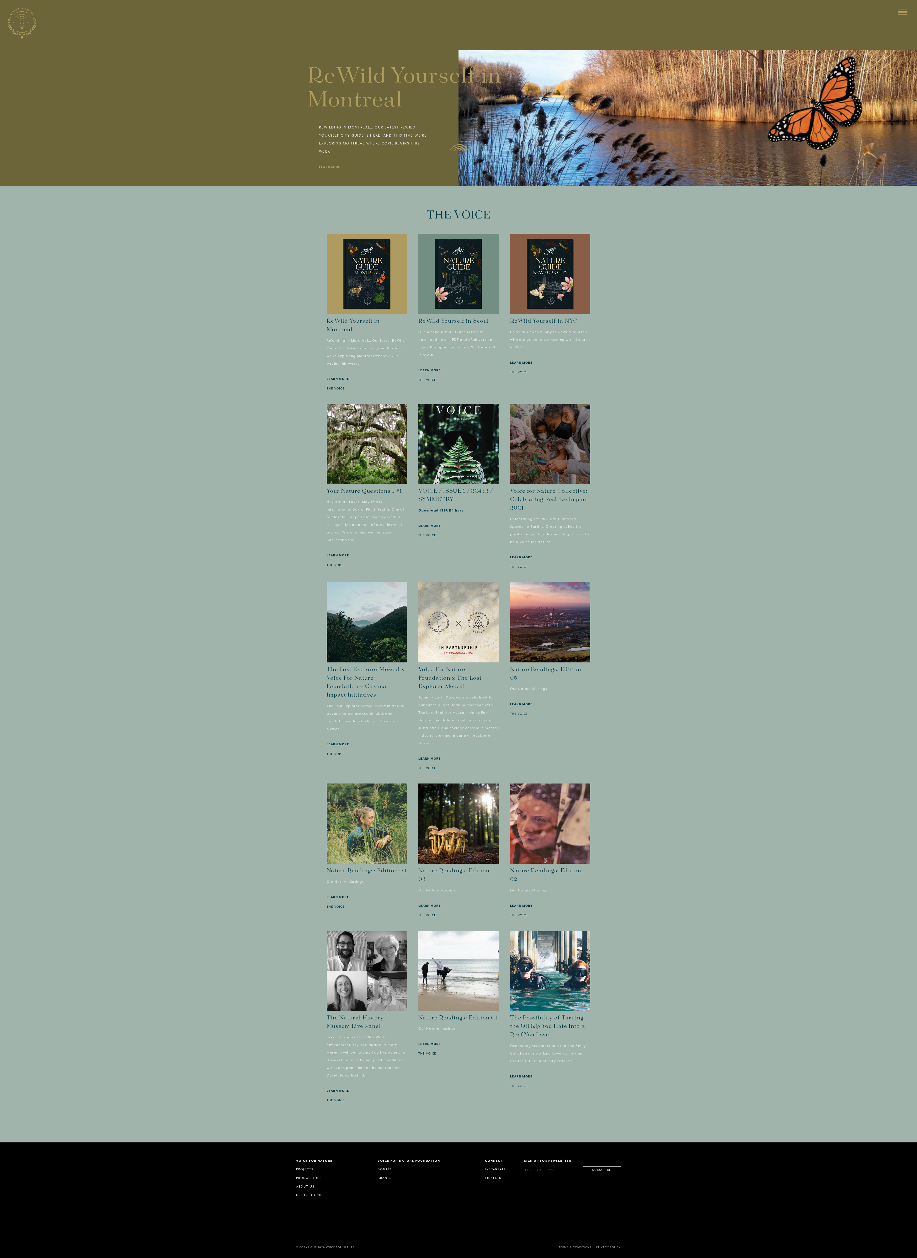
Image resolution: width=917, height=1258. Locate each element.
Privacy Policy (608, 1247)
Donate (385, 1169)
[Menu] (902, 12)
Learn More (330, 167)
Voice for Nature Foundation (409, 1161)
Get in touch (309, 1195)
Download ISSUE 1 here (441, 510)
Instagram (495, 1169)
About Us (305, 1187)
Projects (305, 1169)
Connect (494, 1161)
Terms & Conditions (575, 1247)
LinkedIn (493, 1178)
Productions (309, 1178)
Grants (385, 1178)
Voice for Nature (314, 1161)
